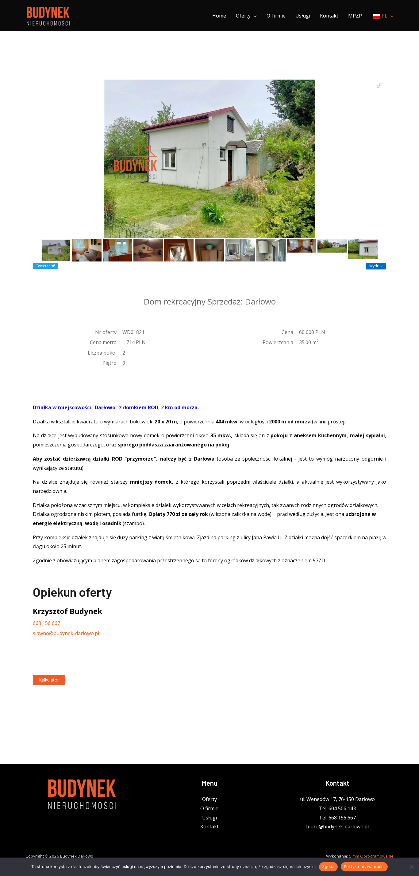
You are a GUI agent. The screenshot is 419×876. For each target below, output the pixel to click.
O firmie (276, 15)
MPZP (355, 15)
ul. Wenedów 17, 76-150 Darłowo (337, 799)
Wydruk (375, 266)
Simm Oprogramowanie (371, 856)
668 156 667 (46, 623)
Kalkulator (49, 680)
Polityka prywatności (364, 866)
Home (219, 15)
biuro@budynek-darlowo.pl (337, 826)
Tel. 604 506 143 (337, 808)
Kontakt (329, 15)
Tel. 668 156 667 (337, 817)
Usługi (302, 15)
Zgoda (328, 866)
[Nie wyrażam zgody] (411, 867)
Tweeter (43, 266)
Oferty (243, 15)
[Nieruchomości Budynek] (48, 15)
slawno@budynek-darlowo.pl (66, 633)
